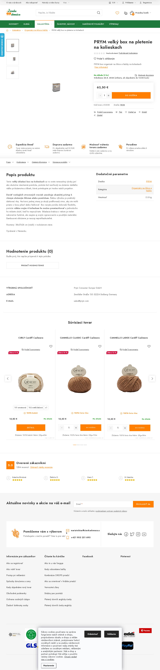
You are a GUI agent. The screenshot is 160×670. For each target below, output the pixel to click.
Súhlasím (111, 634)
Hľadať (98, 13)
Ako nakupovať (32, 2)
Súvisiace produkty (60, 162)
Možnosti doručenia (146, 75)
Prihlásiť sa (143, 504)
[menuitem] (13, 24)
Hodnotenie (21, 162)
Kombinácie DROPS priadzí (57, 575)
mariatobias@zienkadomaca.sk (83, 531)
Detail (31, 427)
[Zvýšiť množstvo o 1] (108, 95)
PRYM (122, 105)
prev (8, 379)
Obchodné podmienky (16, 593)
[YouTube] (144, 534)
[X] (132, 534)
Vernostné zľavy (51, 587)
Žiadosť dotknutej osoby (17, 605)
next (152, 379)
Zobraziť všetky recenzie (41, 467)
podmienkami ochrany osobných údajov (111, 511)
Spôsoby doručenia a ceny (18, 581)
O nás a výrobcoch (13, 2)
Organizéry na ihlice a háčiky (142, 189)
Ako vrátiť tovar (13, 569)
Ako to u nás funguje (53, 563)
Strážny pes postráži (53, 593)
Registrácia (147, 2)
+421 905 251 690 (80, 537)
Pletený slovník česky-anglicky (58, 605)
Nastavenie (48, 665)
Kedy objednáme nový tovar (19, 587)
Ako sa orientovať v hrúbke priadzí (60, 581)
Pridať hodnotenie (32, 265)
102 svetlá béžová (36, 407)
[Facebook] (126, 534)
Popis (8, 162)
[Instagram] (138, 534)
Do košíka (131, 95)
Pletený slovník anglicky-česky (58, 599)
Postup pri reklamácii (15, 575)
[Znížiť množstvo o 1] (100, 95)
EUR (114, 2)
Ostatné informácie (39, 162)
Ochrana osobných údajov (18, 599)
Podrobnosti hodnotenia (128, 53)
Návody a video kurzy (50, 2)
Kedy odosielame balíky (55, 569)
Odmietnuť (93, 634)
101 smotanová (20, 407)
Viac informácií (101, 67)
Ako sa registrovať (14, 563)
